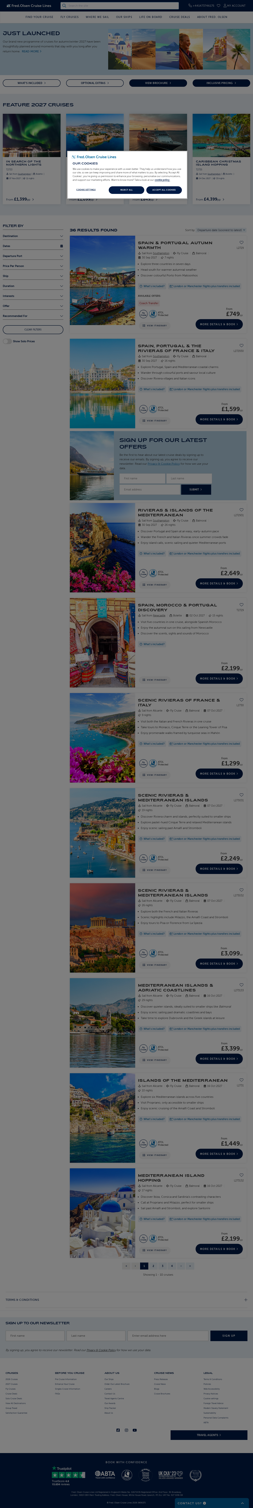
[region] (127, 175)
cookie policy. (162, 180)
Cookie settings (86, 190)
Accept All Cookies (164, 190)
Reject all (126, 190)
